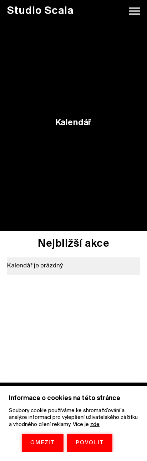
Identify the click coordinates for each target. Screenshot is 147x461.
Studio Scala (40, 11)
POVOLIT (90, 443)
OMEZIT (42, 443)
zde (95, 424)
